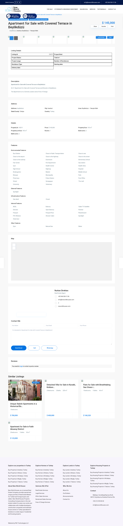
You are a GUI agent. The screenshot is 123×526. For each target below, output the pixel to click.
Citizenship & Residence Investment (66, 9)
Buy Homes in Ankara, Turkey (44, 473)
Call (34, 348)
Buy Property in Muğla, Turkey (17, 479)
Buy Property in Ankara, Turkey (17, 473)
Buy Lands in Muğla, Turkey (71, 479)
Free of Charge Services (43, 502)
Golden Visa (84, 9)
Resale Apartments (42, 19)
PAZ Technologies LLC (22, 523)
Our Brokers (66, 493)
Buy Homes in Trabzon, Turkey (45, 482)
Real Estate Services (42, 490)
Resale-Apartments (21, 19)
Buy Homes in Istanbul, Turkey (45, 470)
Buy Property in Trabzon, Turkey (17, 482)
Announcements (68, 496)
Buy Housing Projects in (97, 472)
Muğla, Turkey (48, 479)
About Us (66, 490)
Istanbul (19, 30)
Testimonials (101, 9)
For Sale (49, 9)
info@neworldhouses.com (92, 2)
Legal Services (40, 493)
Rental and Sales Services (43, 499)
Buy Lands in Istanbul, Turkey (71, 470)
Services (92, 9)
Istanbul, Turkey (109, 472)
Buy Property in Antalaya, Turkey (18, 476)
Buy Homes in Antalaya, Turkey (45, 476)
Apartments (12, 19)
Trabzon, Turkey (110, 486)
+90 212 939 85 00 (98, 501)
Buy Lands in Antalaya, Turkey (72, 476)
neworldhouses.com (64, 306)
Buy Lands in (67, 473)
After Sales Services (42, 496)
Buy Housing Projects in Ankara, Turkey (102, 475)
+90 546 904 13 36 (110, 2)
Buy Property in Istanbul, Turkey (17, 470)
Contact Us (112, 9)
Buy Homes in (40, 479)
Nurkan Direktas (61, 290)
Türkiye (22, 111)
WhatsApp (50, 348)
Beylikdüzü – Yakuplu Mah (30, 30)
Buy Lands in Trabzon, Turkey (72, 482)
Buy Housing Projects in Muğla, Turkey (101, 483)
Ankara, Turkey (75, 473)
